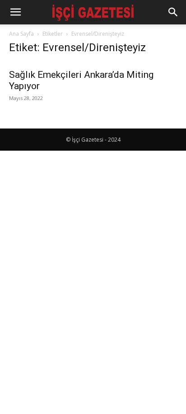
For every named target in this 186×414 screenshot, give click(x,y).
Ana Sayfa (21, 34)
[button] (15, 12)
